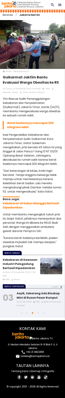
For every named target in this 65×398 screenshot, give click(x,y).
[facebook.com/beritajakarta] (19, 377)
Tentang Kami (19, 371)
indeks (55, 286)
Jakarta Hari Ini (29, 15)
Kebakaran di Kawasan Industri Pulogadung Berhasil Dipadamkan (20, 264)
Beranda (8, 15)
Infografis (48, 371)
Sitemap (35, 371)
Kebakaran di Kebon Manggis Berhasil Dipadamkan (31, 205)
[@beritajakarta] (26, 377)
